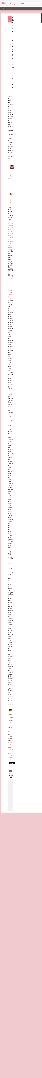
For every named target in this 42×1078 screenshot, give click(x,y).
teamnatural (10, 754)
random (10, 749)
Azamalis (10, 743)
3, (11, 729)
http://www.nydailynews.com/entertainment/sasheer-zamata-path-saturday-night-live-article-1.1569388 (10, 237)
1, (8, 729)
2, (10, 729)
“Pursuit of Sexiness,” (10, 298)
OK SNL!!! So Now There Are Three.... (13, 55)
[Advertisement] (24, 47)
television (10, 758)
